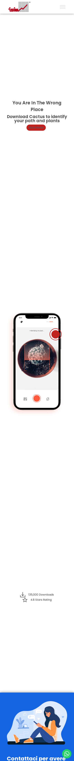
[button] (36, 128)
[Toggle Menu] (62, 6)
